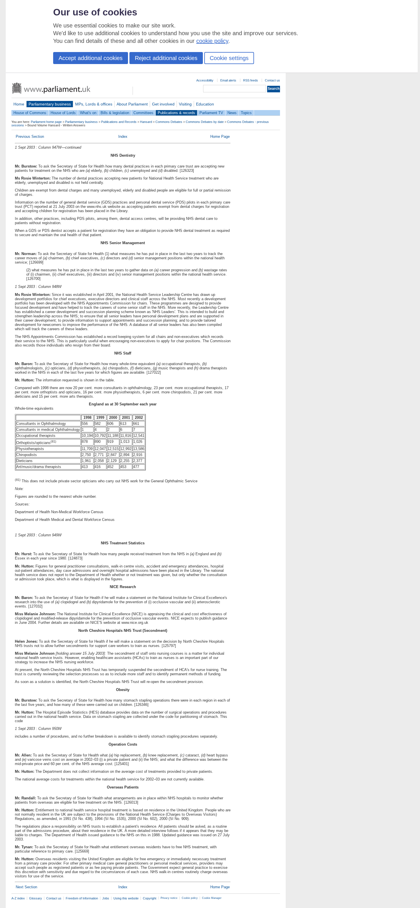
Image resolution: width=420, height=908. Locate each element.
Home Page (220, 136)
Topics (246, 113)
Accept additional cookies (91, 58)
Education (205, 104)
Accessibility (204, 80)
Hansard (146, 122)
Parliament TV (211, 113)
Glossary (35, 898)
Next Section (26, 887)
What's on (88, 113)
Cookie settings (229, 58)
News (232, 113)
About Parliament (132, 104)
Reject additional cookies (166, 58)
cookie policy (212, 41)
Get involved (163, 104)
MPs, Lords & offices (93, 104)
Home (18, 104)
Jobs (105, 898)
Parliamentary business (50, 104)
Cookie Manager (211, 898)
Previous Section (30, 136)
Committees (143, 113)
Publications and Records (119, 122)
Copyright (149, 898)
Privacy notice (169, 898)
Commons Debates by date (205, 122)
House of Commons (29, 113)
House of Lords (63, 113)
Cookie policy (190, 898)
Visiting (185, 104)
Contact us (272, 80)
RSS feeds (250, 80)
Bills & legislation (115, 113)
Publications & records (176, 113)
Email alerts (228, 80)
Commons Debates (168, 122)
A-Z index (18, 898)
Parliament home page (46, 122)
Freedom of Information (82, 898)
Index (122, 136)
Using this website (126, 898)
